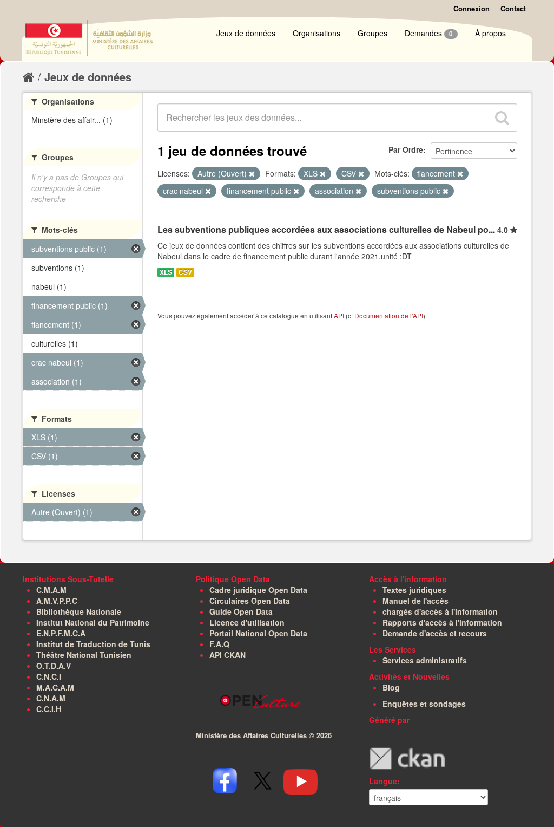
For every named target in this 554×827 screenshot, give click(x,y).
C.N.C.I (48, 676)
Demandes (429, 33)
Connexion (471, 8)
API (339, 315)
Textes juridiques (414, 589)
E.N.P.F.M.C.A (60, 633)
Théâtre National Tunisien (83, 654)
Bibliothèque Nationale (78, 611)
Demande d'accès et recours (434, 633)
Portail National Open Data (258, 633)
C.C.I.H (48, 709)
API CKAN (227, 654)
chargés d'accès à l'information (440, 611)
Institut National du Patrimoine (92, 622)
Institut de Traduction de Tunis (93, 644)
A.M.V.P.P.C (56, 600)
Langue (383, 781)
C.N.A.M (50, 698)
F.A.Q (219, 644)
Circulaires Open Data (249, 600)
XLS (166, 272)
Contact (513, 8)
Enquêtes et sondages (424, 703)
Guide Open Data (241, 611)
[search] (502, 117)
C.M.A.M (51, 589)
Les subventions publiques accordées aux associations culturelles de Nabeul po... (326, 229)
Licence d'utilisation (247, 622)
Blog (391, 687)
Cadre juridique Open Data (258, 589)
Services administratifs (424, 660)
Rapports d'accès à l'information (442, 622)
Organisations (316, 33)
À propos (490, 33)
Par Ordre (405, 149)
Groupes (372, 33)
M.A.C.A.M (55, 687)
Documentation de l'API (388, 315)
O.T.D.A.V (53, 665)
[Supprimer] (252, 174)
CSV (185, 272)
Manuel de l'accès (415, 600)
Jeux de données (245, 33)
